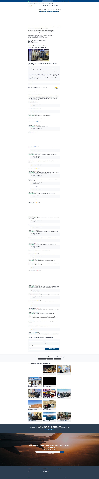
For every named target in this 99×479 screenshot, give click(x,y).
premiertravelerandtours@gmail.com (53, 11)
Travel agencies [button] (55, 1)
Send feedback (52, 348)
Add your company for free (49, 429)
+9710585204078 (43, 11)
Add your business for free (63, 1)
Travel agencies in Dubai (49, 3)
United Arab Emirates (31, 3)
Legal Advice (44, 470)
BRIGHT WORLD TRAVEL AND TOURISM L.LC (34, 397)
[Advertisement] (60, 19)
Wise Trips (44, 385)
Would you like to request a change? (33, 44)
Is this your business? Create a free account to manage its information (37, 45)
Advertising (29, 470)
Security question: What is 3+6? (33, 348)
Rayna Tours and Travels (46, 420)
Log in (70, 1)
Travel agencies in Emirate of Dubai (40, 3)
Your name (30, 340)
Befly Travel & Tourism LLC (61, 397)
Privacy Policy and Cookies (46, 471)
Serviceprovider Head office (32, 420)
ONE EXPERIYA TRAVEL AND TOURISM (48, 397)
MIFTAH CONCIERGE (45, 408)
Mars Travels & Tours (31, 385)
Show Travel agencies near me (49, 453)
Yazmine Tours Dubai (31, 408)
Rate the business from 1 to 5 (48, 340)
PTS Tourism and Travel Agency (62, 420)
